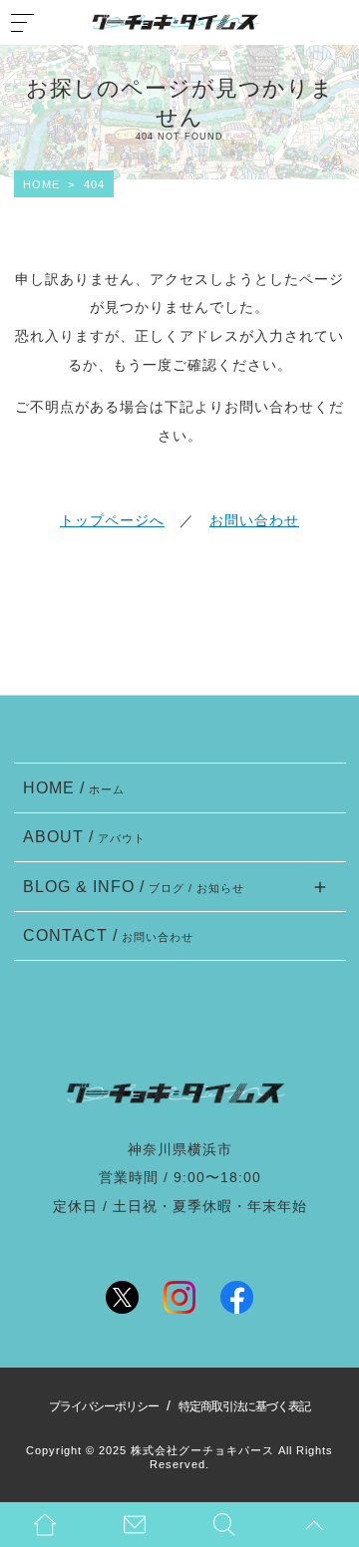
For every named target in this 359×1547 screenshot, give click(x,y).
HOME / (74, 787)
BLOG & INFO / (134, 886)
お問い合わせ (254, 520)
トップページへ (112, 520)
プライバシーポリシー (104, 1406)
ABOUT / (85, 836)
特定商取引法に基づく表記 (244, 1406)
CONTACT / (108, 935)
